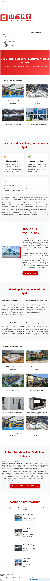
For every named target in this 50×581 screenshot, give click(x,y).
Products (4, 35)
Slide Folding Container (10, 41)
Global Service (8, 43)
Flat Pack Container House (10, 37)
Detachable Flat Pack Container (11, 36)
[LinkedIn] (1, 2)
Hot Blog (7, 44)
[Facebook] (0, 2)
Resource (5, 42)
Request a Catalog (4, 49)
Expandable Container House (11, 39)
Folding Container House (10, 40)
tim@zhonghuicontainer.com (7, 1)
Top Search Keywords (9, 45)
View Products (13, 103)
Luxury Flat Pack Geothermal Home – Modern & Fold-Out (37, 413)
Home (4, 34)
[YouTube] (3, 2)
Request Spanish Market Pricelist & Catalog (25, 486)
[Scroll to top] (1, 580)
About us (4, 47)
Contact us (5, 46)
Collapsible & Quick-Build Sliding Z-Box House (13, 412)
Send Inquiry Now (30, 273)
